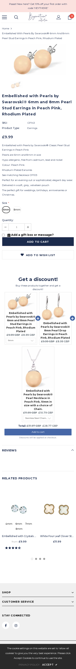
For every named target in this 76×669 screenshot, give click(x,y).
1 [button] (32, 559)
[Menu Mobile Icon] (4, 17)
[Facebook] (5, 625)
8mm (17, 209)
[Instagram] (16, 625)
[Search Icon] (16, 17)
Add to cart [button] (38, 431)
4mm (8, 523)
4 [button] (44, 559)
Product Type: (11, 128)
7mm (28, 523)
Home (5, 28)
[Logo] (38, 17)
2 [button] (36, 559)
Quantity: (8, 220)
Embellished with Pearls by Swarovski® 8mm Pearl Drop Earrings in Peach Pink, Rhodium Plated (55, 330)
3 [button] (40, 559)
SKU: (4, 122)
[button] (13, 547)
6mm (6, 209)
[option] (38, 59)
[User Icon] (59, 17)
